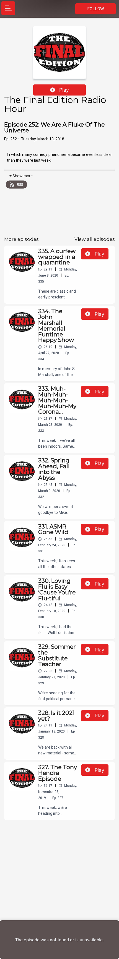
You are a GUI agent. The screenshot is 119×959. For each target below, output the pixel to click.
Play (64, 90)
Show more (22, 175)
